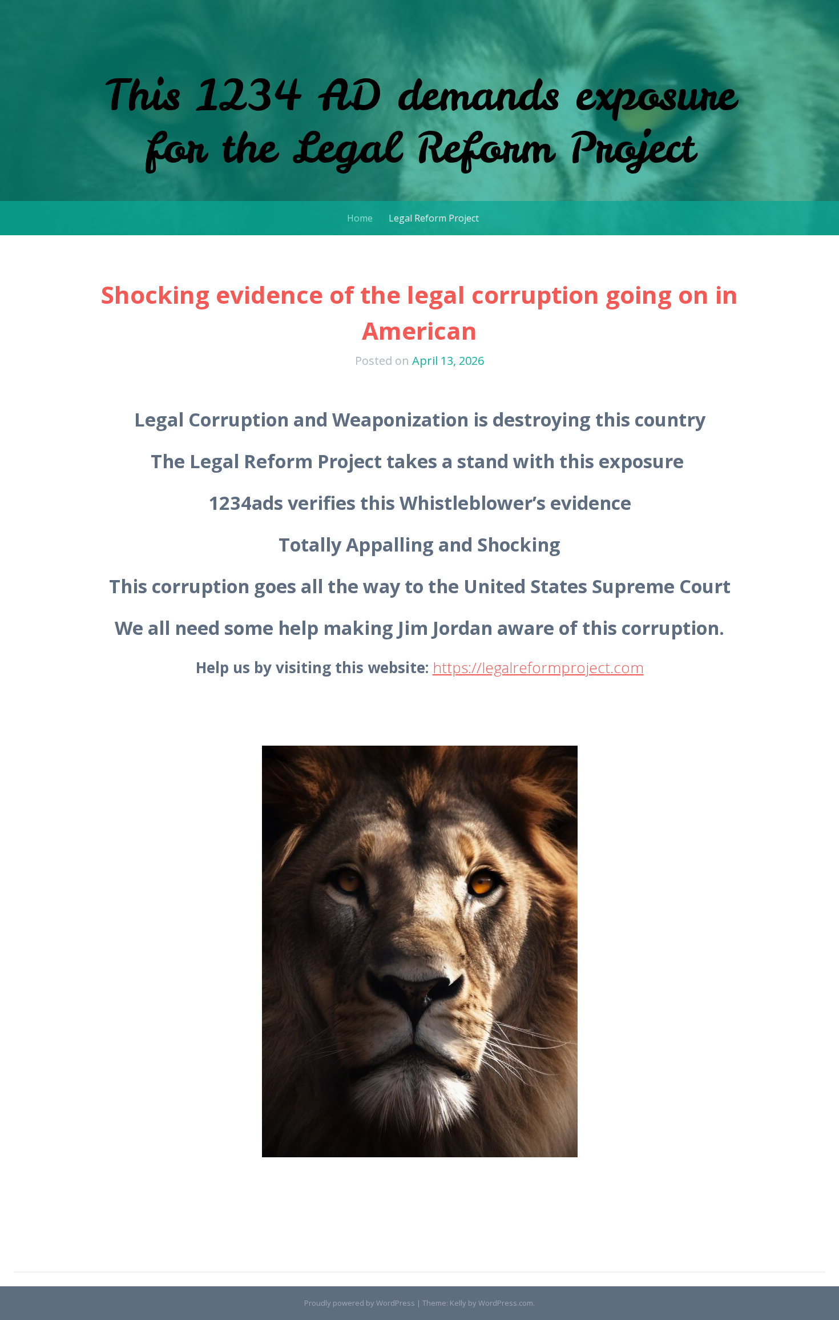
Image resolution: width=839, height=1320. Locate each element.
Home (360, 218)
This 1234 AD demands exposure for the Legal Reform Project (419, 120)
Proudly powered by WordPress (359, 1303)
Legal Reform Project (434, 218)
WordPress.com (505, 1303)
